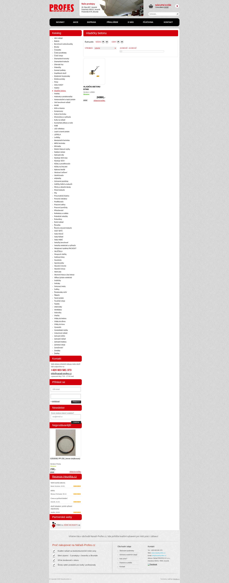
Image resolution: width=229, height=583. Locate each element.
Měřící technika (59, 143)
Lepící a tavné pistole (61, 132)
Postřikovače (58, 202)
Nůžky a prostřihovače (62, 164)
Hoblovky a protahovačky (63, 97)
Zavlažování (58, 348)
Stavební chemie (60, 266)
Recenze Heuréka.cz (64, 476)
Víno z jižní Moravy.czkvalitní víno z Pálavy (58, 525)
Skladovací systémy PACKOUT (65, 248)
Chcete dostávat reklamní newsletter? (62, 413)
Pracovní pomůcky (60, 207)
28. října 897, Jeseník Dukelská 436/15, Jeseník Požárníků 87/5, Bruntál (91, 8)
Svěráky (57, 283)
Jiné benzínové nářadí (62, 102)
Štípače (57, 295)
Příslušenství (58, 210)
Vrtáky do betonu (60, 318)
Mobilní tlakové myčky (62, 149)
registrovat (56, 401)
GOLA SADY (58, 85)
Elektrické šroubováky (62, 76)
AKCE (75, 22)
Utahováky (58, 307)
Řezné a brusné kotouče (63, 228)
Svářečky (57, 280)
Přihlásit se (76, 402)
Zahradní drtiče (59, 336)
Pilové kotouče (59, 190)
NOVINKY (60, 22)
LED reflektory (59, 129)
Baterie (56, 41)
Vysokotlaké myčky (61, 330)
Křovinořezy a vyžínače (62, 117)
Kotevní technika (60, 114)
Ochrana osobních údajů (128, 555)
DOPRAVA (91, 22)
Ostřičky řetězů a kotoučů (63, 184)
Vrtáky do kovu (59, 324)
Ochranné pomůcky (61, 181)
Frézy (56, 82)
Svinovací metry (60, 286)
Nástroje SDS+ (59, 161)
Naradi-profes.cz (55, 5)
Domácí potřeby (60, 70)
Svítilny (56, 289)
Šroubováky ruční (60, 292)
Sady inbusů (58, 234)
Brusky (56, 47)
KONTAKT (168, 22)
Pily (55, 193)
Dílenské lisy (58, 64)
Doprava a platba (126, 563)
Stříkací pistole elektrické (63, 278)
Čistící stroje (58, 56)
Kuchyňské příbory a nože (63, 123)
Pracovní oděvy (59, 205)
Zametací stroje (59, 345)
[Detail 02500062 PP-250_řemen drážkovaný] (66, 442)
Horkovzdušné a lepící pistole (64, 99)
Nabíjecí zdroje (59, 152)
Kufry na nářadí (59, 120)
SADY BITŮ (58, 231)
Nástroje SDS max (60, 158)
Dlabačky (57, 67)
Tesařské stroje (59, 301)
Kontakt (122, 567)
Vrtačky (57, 316)
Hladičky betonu (60, 91)
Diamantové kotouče (61, 62)
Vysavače (57, 327)
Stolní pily (57, 272)
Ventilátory (58, 310)
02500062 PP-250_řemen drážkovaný (65, 458)
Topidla (57, 304)
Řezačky (57, 225)
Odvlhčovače (59, 175)
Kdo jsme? (123, 559)
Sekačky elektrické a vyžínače (65, 245)
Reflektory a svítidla (61, 213)
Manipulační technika (62, 140)
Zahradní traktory (60, 342)
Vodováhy (57, 313)
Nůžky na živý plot (60, 167)
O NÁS (131, 22)
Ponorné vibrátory (60, 199)
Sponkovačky (59, 263)
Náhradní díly (59, 155)
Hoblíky (57, 94)
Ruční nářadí (58, 222)
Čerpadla (57, 50)
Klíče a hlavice (59, 108)
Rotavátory (58, 219)
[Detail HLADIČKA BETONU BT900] (94, 72)
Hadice (56, 88)
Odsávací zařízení (60, 172)
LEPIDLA (57, 134)
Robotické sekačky (61, 216)
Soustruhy (57, 260)
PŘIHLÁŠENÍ (112, 22)
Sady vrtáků (58, 240)
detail (85, 100)
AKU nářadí (58, 38)
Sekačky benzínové (61, 243)
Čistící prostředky (60, 53)
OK (178, 14)
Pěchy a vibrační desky (62, 187)
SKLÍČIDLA (58, 251)
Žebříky (57, 353)
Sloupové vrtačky (60, 254)
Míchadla (57, 146)
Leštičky (57, 137)
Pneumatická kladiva (61, 196)
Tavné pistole (59, 298)
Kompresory (58, 111)
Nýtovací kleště (59, 170)
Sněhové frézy (59, 257)
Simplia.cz (176, 579)
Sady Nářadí (58, 237)
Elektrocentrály (59, 79)
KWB (56, 126)
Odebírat (76, 422)
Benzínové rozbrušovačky (63, 44)
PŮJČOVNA (148, 22)
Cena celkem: (163, 6)
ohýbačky (57, 178)
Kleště (56, 105)
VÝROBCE (89, 48)
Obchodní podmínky (127, 551)
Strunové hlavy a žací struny (64, 275)
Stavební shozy (59, 269)
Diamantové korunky (61, 59)
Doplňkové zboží (60, 73)
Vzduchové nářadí (60, 333)
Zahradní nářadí (60, 339)
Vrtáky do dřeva (59, 321)
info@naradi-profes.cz (61, 373)
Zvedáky (57, 351)
